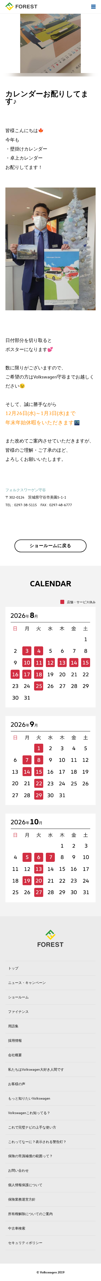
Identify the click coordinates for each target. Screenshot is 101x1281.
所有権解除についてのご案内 (30, 1213)
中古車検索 (16, 1228)
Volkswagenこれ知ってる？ (29, 1112)
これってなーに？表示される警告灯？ (37, 1141)
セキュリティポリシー (25, 1242)
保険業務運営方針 (22, 1199)
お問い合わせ (18, 1170)
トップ (13, 968)
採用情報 (15, 1040)
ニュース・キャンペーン (27, 982)
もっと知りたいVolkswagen (29, 1098)
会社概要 (15, 1055)
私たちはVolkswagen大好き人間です (36, 1069)
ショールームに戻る (50, 545)
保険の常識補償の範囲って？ (30, 1156)
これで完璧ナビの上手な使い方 (32, 1127)
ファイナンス (18, 1011)
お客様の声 (16, 1083)
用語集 (13, 1026)
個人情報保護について (25, 1184)
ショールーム (18, 997)
